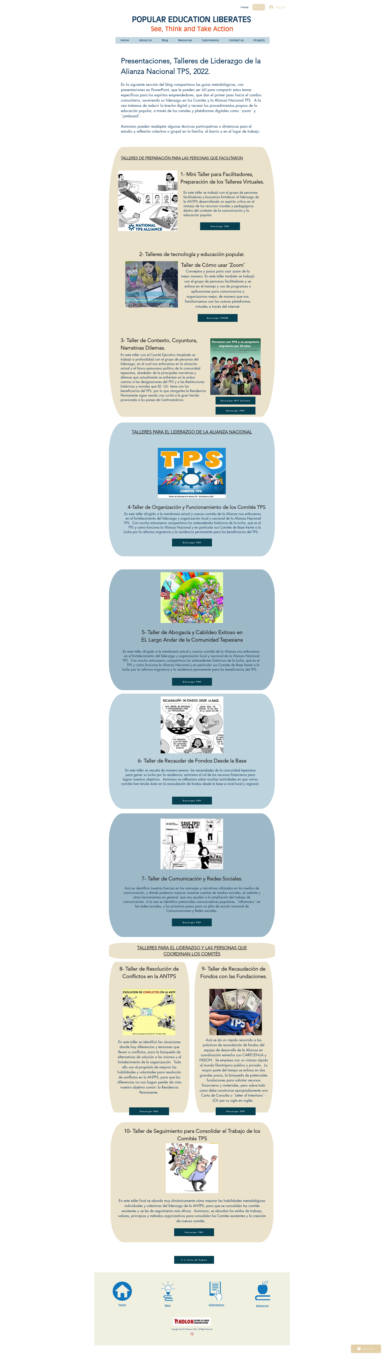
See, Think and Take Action (192, 29)
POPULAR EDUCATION (172, 19)
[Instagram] (192, 1334)
